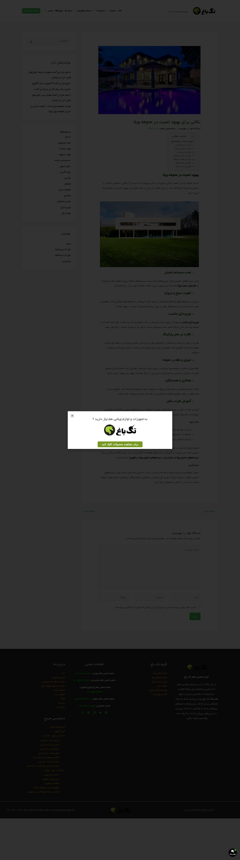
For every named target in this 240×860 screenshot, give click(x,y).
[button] (72, 416)
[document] (120, 430)
